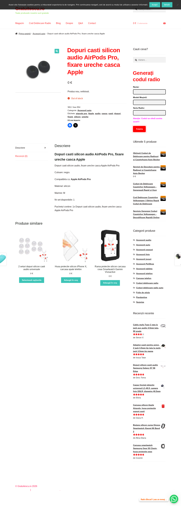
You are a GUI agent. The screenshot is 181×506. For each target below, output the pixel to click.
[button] (57, 51)
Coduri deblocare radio (147, 283)
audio (98, 113)
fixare (70, 117)
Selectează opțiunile (31, 280)
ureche (85, 117)
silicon (77, 117)
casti (110, 113)
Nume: (136, 87)
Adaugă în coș (71, 280)
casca (104, 113)
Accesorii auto (39, 33)
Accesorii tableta (144, 269)
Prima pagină (25, 33)
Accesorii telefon (144, 273)
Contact (92, 23)
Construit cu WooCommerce (45, 490)
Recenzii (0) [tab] (21, 156)
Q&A (80, 23)
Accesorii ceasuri (144, 249)
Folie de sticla (143, 292)
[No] (177, 4)
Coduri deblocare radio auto (149, 288)
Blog (58, 23)
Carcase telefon (143, 278)
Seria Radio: (139, 108)
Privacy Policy (22, 490)
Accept (155, 5)
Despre (69, 23)
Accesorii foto (143, 254)
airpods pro (81, 113)
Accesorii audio (143, 240)
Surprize (140, 302)
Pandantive (141, 297)
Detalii (167, 5)
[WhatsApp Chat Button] (174, 499)
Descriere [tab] (20, 148)
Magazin (19, 23)
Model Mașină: (140, 97)
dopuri (117, 113)
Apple (91, 113)
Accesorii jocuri (143, 259)
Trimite (139, 129)
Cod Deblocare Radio (40, 23)
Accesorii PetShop (145, 264)
